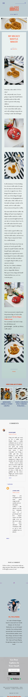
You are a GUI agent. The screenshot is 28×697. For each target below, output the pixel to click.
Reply (10, 478)
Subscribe (14, 673)
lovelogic (19, 688)
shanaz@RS (12, 432)
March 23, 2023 (12, 434)
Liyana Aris (16, 490)
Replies (10, 484)
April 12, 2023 (16, 492)
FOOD (14, 371)
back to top (14, 693)
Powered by (8, 678)
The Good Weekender (11, 687)
